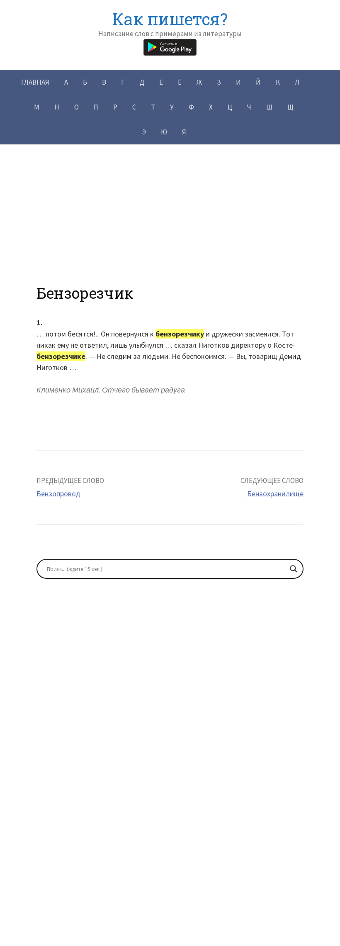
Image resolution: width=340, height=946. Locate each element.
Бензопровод (58, 493)
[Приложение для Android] (170, 46)
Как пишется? (169, 19)
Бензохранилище (275, 493)
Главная (35, 82)
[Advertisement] (170, 226)
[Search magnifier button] (293, 569)
